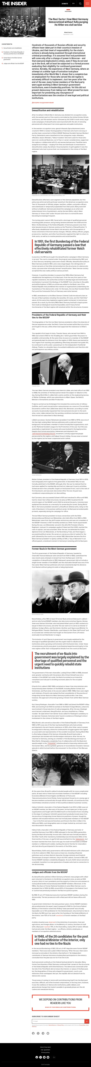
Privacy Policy (60, 1025)
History (68, 11)
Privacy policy (45, 1052)
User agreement (45, 1049)
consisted (59, 915)
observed (51, 922)
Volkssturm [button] (80, 839)
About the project (45, 1047)
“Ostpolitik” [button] (52, 743)
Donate (65, 4)
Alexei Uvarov (68, 32)
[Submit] (86, 1021)
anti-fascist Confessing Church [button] (43, 434)
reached (47, 927)
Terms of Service (52, 1025)
